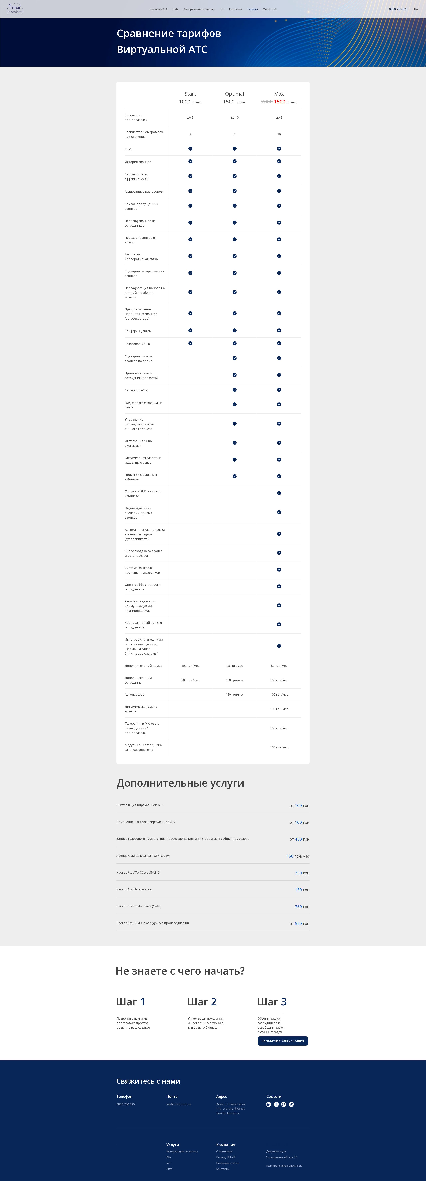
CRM (176, 9)
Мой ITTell (270, 9)
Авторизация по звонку (199, 9)
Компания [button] (235, 9)
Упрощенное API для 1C (281, 1157)
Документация (276, 1151)
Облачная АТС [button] (158, 9)
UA (416, 9)
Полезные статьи (227, 1163)
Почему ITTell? (225, 1157)
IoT (222, 9)
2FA (168, 1157)
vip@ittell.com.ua (178, 1104)
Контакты (222, 1169)
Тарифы (252, 9)
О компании (224, 1151)
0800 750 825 (398, 9)
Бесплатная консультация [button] (283, 1041)
